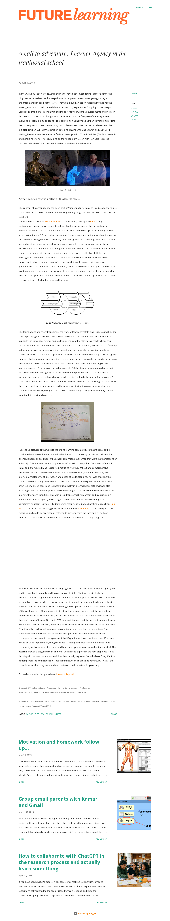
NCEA (133, 119)
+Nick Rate (83, 508)
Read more (101, 782)
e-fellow (134, 112)
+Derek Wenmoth (54, 221)
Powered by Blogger (86, 913)
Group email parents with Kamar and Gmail (58, 802)
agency (134, 108)
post (50, 395)
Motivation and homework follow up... (59, 745)
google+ (134, 115)
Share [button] (134, 93)
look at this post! (65, 674)
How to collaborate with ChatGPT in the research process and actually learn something (61, 862)
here (92, 221)
